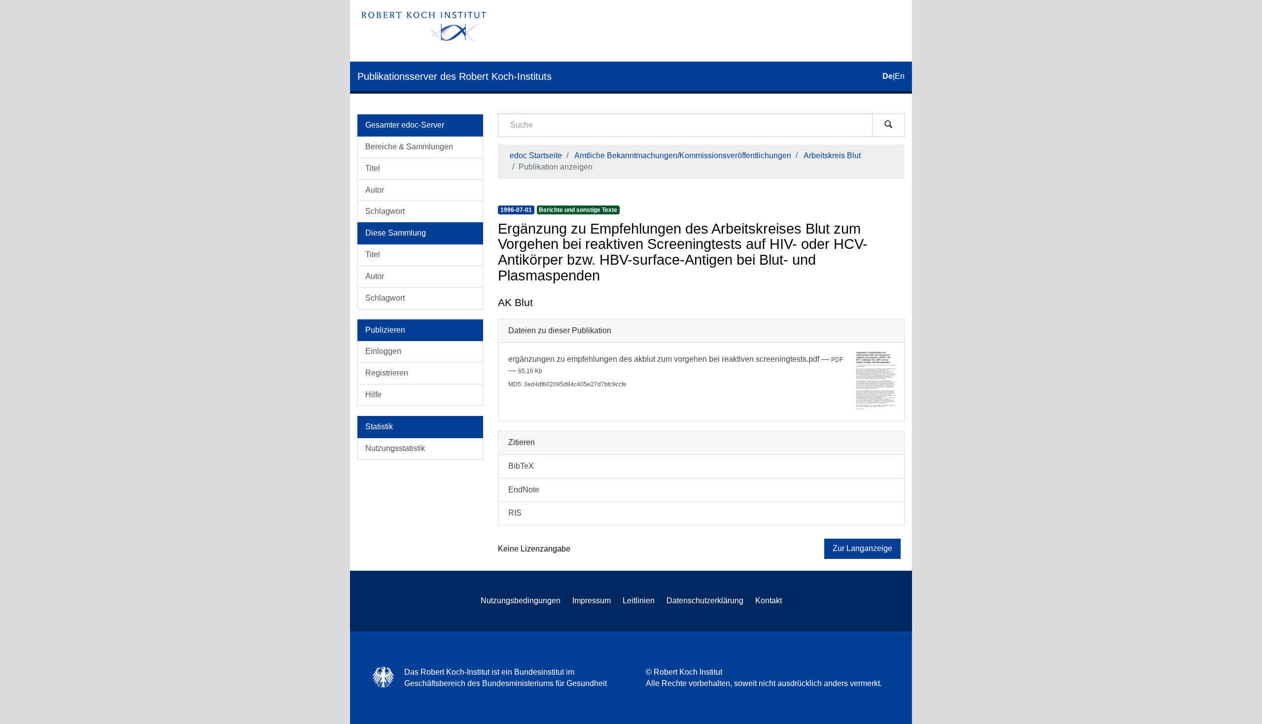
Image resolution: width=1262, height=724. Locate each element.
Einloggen (383, 351)
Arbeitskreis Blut (832, 155)
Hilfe (373, 394)
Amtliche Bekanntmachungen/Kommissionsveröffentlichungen (682, 155)
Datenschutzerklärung (704, 600)
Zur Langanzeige (862, 548)
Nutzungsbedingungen (521, 600)
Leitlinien (639, 600)
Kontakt (768, 600)
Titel (372, 168)
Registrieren (386, 373)
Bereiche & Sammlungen (409, 146)
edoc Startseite (536, 155)
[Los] (888, 125)
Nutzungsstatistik (395, 448)
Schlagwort (385, 211)
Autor (374, 190)
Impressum (591, 600)
